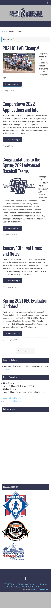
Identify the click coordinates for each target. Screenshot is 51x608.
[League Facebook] (48, 2)
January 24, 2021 (11, 235)
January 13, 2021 (11, 340)
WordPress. (44, 590)
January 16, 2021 (11, 287)
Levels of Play (9, 587)
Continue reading (11, 84)
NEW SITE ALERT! (32, 587)
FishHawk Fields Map (12, 398)
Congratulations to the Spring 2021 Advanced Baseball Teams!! (21, 165)
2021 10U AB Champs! (21, 48)
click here (6, 369)
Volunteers (33, 584)
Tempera (35, 590)
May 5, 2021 (9, 91)
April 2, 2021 (10, 146)
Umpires (43, 584)
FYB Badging (22, 584)
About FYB (20, 587)
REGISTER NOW (9, 584)
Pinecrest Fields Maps (12, 401)
